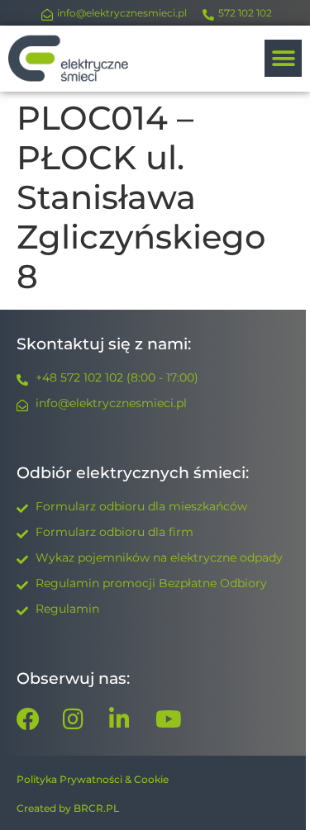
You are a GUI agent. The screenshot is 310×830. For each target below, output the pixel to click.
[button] (283, 58)
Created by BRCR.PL (68, 808)
